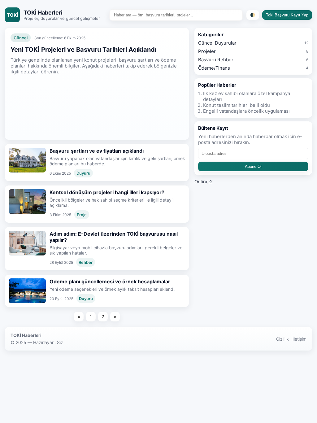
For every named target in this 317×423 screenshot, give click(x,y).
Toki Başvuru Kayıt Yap (287, 15)
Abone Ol (253, 166)
